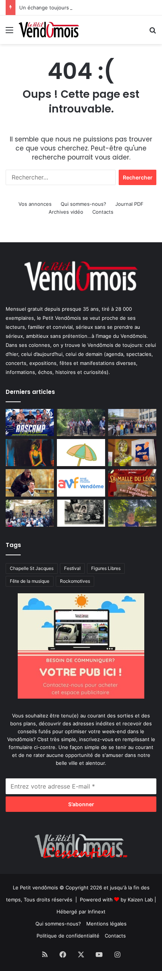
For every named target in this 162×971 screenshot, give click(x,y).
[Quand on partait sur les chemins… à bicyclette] (81, 422)
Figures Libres (106, 568)
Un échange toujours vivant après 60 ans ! (69, 8)
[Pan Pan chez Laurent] (132, 452)
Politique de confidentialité (68, 936)
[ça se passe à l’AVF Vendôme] (81, 482)
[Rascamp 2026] (30, 422)
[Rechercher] (152, 32)
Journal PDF (129, 204)
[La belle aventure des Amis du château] (30, 513)
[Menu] (9, 32)
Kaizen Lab (140, 900)
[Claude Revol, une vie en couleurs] (30, 452)
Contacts (102, 212)
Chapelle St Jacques (31, 568)
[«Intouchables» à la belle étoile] (30, 482)
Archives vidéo (66, 212)
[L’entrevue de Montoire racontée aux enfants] (132, 513)
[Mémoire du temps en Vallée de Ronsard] (132, 482)
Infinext (96, 912)
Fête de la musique (29, 581)
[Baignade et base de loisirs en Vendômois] (81, 452)
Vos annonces (35, 204)
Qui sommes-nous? (83, 204)
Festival (72, 568)
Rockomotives (75, 581)
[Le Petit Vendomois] (49, 30)
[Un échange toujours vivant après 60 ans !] (132, 422)
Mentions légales (106, 924)
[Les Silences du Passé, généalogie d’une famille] (81, 513)
